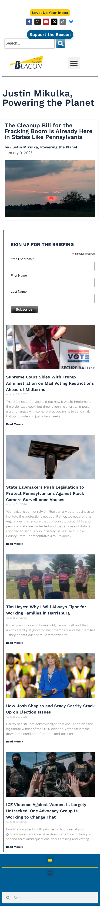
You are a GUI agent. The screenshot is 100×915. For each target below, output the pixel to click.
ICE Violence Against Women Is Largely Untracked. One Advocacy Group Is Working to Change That (46, 810)
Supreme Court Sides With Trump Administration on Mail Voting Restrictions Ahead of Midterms (50, 383)
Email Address (22, 259)
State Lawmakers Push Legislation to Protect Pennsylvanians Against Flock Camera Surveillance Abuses (45, 493)
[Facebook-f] (29, 22)
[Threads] (54, 22)
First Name (19, 275)
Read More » (14, 424)
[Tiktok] (63, 22)
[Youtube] (46, 22)
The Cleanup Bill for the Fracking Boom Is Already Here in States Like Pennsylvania (48, 131)
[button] (74, 63)
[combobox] (29, 43)
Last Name (19, 291)
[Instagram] (37, 22)
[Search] (60, 43)
